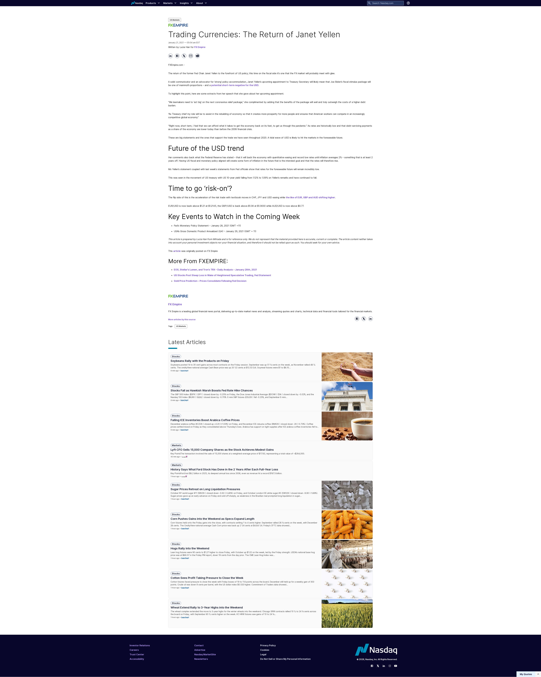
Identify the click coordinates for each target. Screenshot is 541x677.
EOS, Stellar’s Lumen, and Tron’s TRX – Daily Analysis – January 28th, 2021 (215, 269)
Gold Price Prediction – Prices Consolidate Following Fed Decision (210, 280)
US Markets (174, 20)
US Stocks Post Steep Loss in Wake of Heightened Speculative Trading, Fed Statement (222, 275)
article (177, 251)
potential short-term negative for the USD (235, 85)
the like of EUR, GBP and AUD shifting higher (310, 197)
